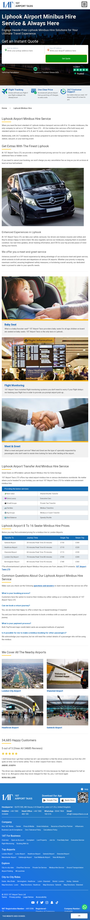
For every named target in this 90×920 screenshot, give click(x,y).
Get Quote (66, 58)
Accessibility (41, 897)
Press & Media (29, 826)
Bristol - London (58, 881)
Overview (5, 840)
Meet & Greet (12, 446)
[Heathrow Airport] (22, 710)
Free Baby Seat (63, 840)
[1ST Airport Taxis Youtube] (33, 902)
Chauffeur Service (23, 868)
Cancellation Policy (50, 830)
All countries (20, 871)
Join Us (52, 840)
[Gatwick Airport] (67, 710)
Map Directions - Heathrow (30, 885)
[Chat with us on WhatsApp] (84, 907)
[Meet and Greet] (45, 419)
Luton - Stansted (44, 881)
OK (79, 916)
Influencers (79, 826)
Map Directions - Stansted (73, 885)
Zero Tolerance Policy (33, 830)
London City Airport (11, 691)
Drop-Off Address (56, 48)
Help (86, 789)
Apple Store (69, 800)
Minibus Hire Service (56, 868)
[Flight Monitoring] (45, 358)
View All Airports (59, 857)
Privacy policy (15, 897)
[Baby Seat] (45, 297)
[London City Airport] (22, 674)
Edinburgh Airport (25, 857)
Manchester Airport (9, 857)
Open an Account (17, 840)
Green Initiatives (43, 826)
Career (18, 826)
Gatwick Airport (54, 727)
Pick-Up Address (12, 48)
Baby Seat (10, 324)
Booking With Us (22, 843)
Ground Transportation (75, 868)
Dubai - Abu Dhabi (8, 881)
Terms (4, 897)
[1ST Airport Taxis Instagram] (47, 902)
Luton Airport (20, 854)
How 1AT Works (7, 826)
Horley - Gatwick (73, 881)
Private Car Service (40, 868)
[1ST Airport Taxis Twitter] (42, 902)
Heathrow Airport (10, 727)
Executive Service (77, 840)
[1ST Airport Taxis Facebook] (38, 902)
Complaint (30, 840)
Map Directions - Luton (10, 885)
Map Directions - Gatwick (52, 885)
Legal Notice (28, 897)
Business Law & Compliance (12, 830)
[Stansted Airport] (67, 674)
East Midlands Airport (42, 857)
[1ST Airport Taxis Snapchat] (52, 902)
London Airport (7, 854)
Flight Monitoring (14, 385)
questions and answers (44, 586)
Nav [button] (84, 4)
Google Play (51, 800)
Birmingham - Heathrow (26, 881)
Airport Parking (7, 871)
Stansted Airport (55, 691)
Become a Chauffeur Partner (62, 826)
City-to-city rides (8, 868)
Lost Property (42, 840)
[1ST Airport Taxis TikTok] (57, 902)
